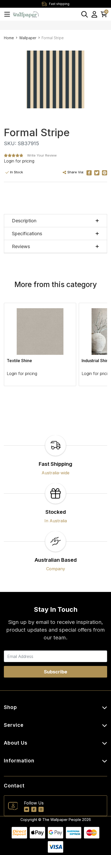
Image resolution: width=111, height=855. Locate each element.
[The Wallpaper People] (26, 14)
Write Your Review (42, 155)
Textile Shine (19, 360)
